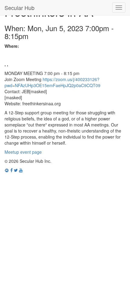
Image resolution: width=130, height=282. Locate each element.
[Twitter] (16, 170)
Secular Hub (19, 7)
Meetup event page (23, 152)
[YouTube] (21, 170)
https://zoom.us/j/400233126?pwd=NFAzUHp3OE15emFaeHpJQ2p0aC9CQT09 (52, 82)
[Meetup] (7, 170)
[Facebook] (11, 170)
